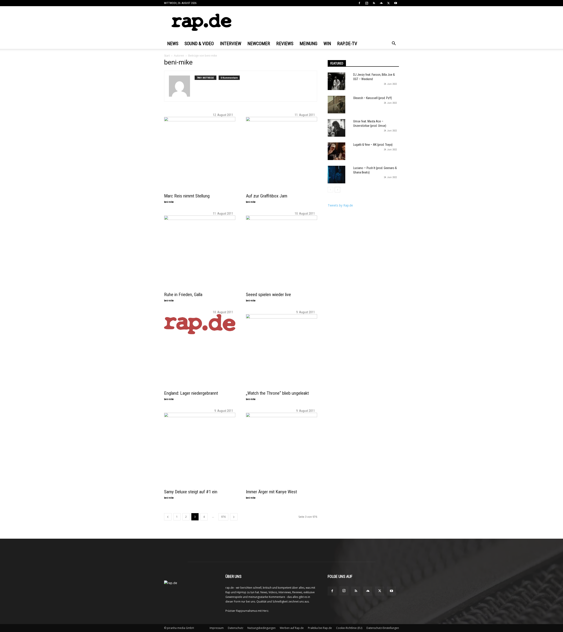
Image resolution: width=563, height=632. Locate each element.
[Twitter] (388, 3)
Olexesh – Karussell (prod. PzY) (372, 98)
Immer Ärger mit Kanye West (271, 491)
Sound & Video (199, 43)
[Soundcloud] (381, 3)
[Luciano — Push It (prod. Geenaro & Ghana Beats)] (336, 174)
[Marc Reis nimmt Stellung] (199, 152)
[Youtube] (395, 3)
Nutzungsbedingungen (261, 628)
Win (327, 43)
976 (223, 517)
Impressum (217, 628)
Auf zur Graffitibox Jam (266, 196)
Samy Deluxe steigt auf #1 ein (190, 491)
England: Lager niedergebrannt (191, 393)
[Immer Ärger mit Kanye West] (281, 448)
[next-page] (234, 516)
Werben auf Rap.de (292, 628)
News (172, 43)
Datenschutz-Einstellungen (382, 628)
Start (167, 55)
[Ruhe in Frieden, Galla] (199, 251)
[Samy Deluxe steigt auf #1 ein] (199, 448)
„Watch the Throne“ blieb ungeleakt (277, 393)
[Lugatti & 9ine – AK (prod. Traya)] (336, 151)
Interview (230, 43)
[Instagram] (366, 3)
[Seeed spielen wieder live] (281, 251)
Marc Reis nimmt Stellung (187, 196)
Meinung (308, 43)
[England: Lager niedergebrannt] (199, 324)
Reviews (284, 43)
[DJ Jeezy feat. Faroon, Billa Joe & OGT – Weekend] (336, 81)
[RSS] (374, 3)
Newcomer (258, 43)
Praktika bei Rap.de (320, 628)
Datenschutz (235, 628)
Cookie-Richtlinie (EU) (349, 628)
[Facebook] (359, 3)
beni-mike (169, 202)
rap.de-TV (347, 43)
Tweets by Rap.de (340, 205)
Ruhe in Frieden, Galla (183, 294)
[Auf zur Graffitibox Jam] (281, 152)
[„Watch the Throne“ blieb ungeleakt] (281, 349)
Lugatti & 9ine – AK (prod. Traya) (373, 144)
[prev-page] (168, 516)
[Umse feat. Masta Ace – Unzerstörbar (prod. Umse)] (336, 128)
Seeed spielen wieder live (268, 294)
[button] (393, 44)
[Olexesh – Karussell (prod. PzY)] (336, 104)
